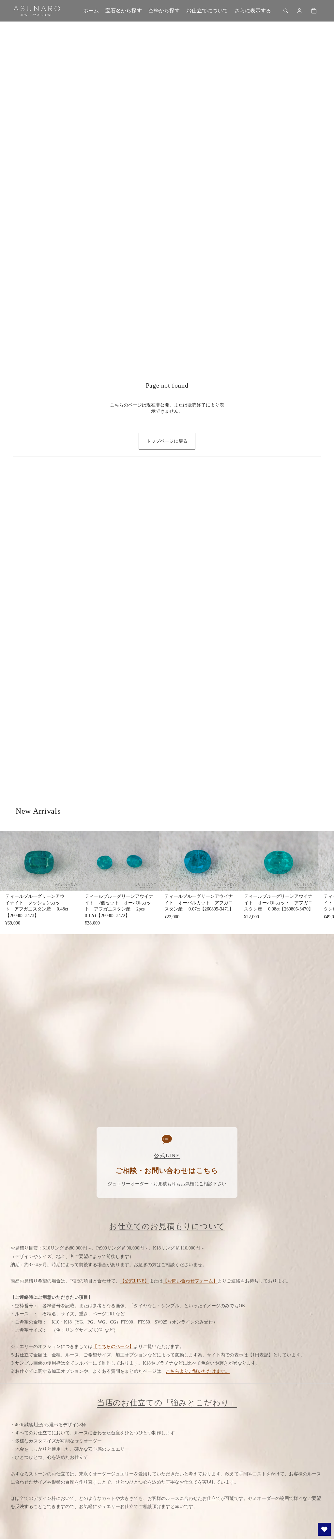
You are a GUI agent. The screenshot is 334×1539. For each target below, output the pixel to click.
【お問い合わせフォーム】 (190, 1281)
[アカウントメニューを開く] (299, 11)
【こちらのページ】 (113, 1346)
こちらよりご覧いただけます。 (198, 1371)
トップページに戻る (167, 441)
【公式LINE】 (134, 1281)
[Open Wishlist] (324, 1529)
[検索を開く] (286, 11)
